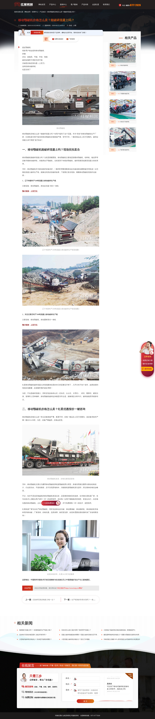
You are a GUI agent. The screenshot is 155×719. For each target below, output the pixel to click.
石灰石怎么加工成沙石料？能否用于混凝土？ (76, 630)
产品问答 (85, 4)
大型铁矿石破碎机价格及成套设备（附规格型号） (120, 630)
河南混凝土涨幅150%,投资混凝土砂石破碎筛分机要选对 (122, 639)
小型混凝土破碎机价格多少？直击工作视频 (75, 639)
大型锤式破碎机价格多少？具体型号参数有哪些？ (35, 639)
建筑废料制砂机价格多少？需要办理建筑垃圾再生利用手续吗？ (124, 634)
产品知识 (43, 12)
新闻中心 (63, 4)
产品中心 (52, 4)
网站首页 (41, 4)
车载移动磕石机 (124, 93)
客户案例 (74, 4)
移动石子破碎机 (124, 121)
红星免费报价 (49, 503)
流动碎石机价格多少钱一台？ (44, 600)
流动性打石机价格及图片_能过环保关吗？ (33, 634)
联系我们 (106, 4)
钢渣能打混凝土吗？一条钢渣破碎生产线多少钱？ (35, 630)
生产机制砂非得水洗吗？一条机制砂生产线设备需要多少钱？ (94, 600)
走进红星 (95, 4)
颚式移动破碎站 (124, 150)
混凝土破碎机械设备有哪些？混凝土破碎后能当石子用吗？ (80, 634)
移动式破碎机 (124, 65)
